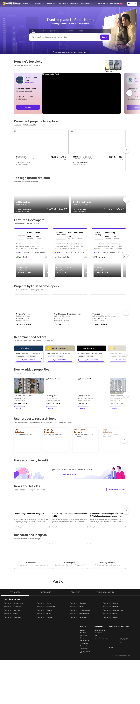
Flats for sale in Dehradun (78, 603)
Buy (33, 31)
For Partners (84, 635)
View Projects (29, 82)
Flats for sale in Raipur (77, 606)
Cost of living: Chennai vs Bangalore (29, 514)
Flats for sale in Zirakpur (111, 603)
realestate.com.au (100, 630)
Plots (81, 31)
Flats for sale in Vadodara (45, 617)
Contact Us (83, 646)
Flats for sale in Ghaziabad (12, 606)
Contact (28, 107)
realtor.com (98, 633)
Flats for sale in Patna (110, 613)
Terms (82, 638)
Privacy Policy (84, 643)
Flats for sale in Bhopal (110, 606)
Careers (82, 630)
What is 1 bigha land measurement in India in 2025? (69, 515)
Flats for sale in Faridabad (12, 617)
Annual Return (84, 640)
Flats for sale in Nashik (110, 617)
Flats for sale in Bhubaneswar (79, 617)
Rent (42, 31)
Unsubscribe (84, 648)
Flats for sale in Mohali (44, 603)
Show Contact (29, 360)
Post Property (116, 3)
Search (104, 37)
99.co (96, 635)
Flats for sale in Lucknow (12, 610)
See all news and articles (116, 489)
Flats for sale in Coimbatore (46, 606)
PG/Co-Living (69, 31)
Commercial (54, 31)
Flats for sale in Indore (11, 613)
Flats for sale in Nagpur (44, 610)
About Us (83, 633)
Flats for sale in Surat (44, 613)
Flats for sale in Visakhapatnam (80, 610)
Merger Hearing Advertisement (85, 652)
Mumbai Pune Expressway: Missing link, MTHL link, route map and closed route (106, 515)
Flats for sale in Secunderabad (79, 613)
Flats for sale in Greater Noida (13, 603)
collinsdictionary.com (101, 638)
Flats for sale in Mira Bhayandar (113, 610)
